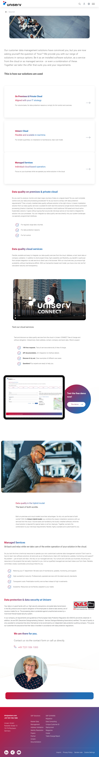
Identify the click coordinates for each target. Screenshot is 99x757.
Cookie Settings (89, 752)
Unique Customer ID (52, 724)
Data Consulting (51, 721)
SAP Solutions (35, 716)
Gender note (78, 752)
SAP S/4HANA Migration (50, 717)
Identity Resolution (37, 730)
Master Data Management (35, 723)
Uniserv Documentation (36, 740)
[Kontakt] (15, 647)
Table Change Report (53, 736)
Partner (33, 736)
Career (48, 733)
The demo (75, 404)
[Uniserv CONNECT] (83, 4)
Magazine (49, 730)
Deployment (50, 727)
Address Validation (37, 727)
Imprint (58, 752)
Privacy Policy (68, 752)
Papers (33, 733)
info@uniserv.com (10, 715)
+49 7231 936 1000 (27, 647)
